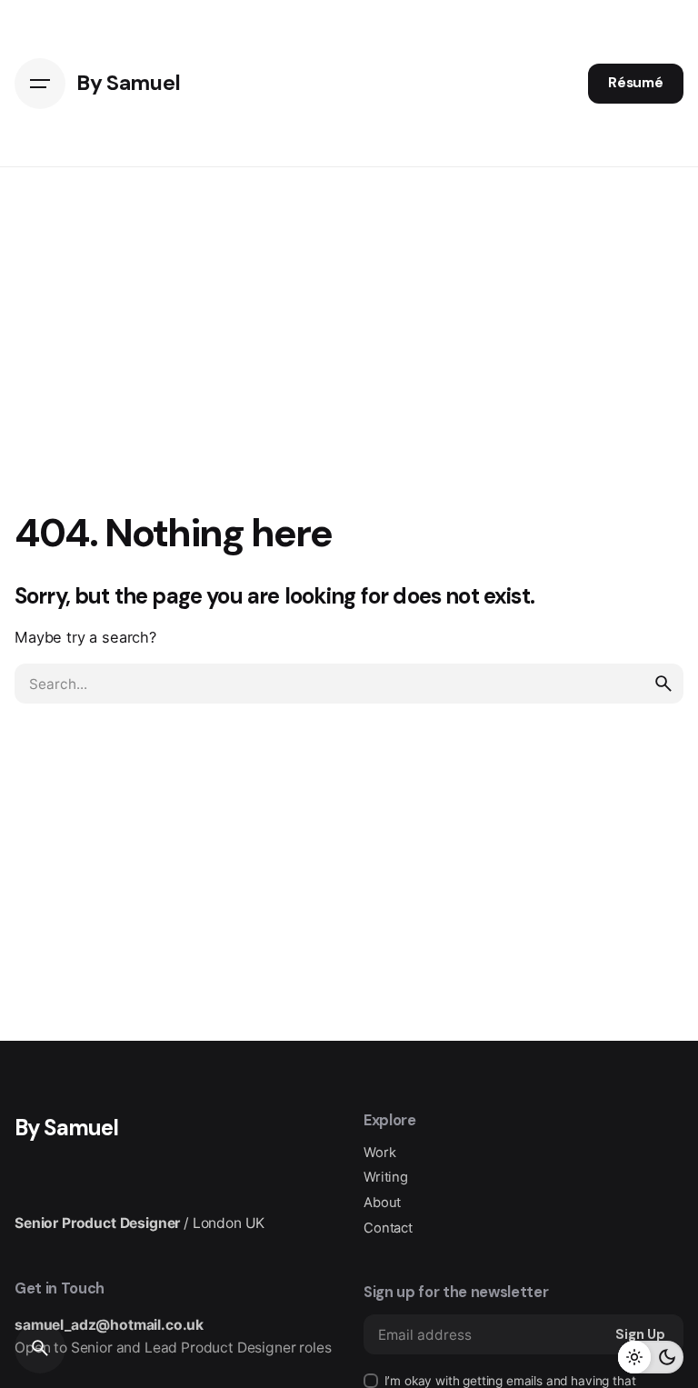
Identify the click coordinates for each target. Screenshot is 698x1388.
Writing (386, 1177)
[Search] (40, 1348)
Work (379, 1152)
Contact (388, 1228)
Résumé (635, 83)
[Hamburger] (40, 83)
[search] (663, 684)
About (382, 1202)
